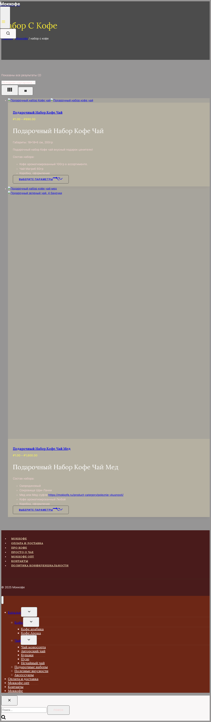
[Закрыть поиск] (9, 700)
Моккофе (19, 538)
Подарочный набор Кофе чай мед (42, 448)
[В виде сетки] (9, 90)
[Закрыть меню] (2, 600)
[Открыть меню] (5, 17)
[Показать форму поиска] (8, 34)
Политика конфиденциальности (40, 565)
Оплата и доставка (27, 543)
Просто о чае (22, 552)
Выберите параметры (36, 179)
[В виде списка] (25, 91)
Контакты (19, 561)
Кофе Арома (31, 633)
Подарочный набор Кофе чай (37, 112)
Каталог (14, 612)
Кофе (19, 622)
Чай (18, 640)
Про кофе (19, 547)
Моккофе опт (22, 556)
